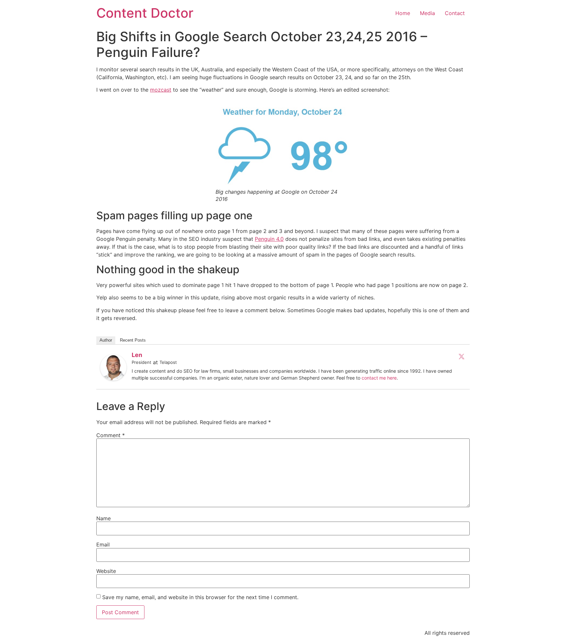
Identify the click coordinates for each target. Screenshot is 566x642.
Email (103, 544)
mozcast (160, 89)
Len (137, 354)
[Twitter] (461, 356)
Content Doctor (144, 13)
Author (106, 340)
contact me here (379, 378)
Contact (455, 13)
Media (427, 13)
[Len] (113, 378)
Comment (110, 435)
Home (402, 13)
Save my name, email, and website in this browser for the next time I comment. (200, 597)
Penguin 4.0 (269, 239)
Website (106, 571)
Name (103, 518)
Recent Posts (133, 340)
